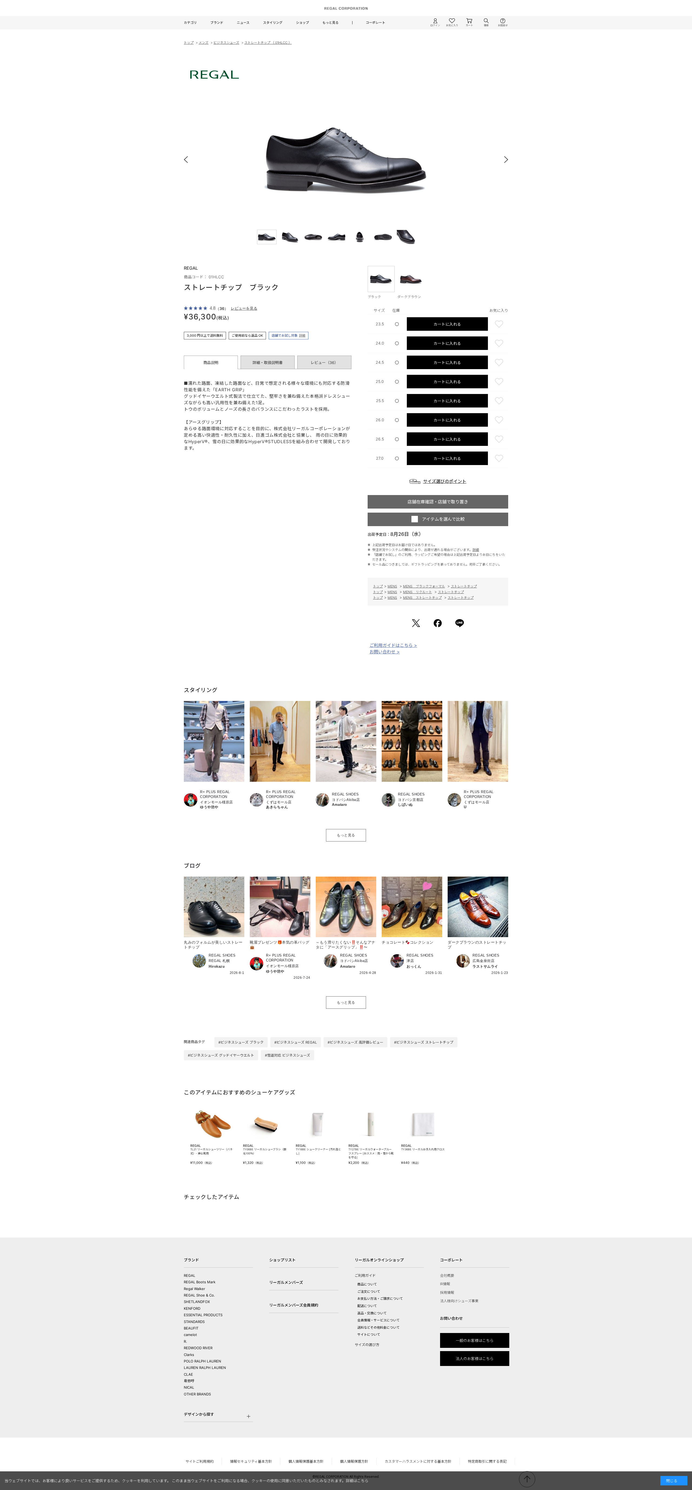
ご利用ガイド (365, 1275)
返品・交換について (372, 1313)
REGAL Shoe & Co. (199, 1295)
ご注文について (368, 1291)
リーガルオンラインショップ (379, 1260)
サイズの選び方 (367, 1344)
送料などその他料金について (378, 1327)
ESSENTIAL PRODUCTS (203, 1315)
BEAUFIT (191, 1328)
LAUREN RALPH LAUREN (205, 1367)
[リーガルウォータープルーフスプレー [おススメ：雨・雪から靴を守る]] (371, 1124)
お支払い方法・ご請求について (380, 1299)
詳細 (302, 335)
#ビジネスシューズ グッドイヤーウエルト (221, 1055)
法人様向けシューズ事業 (459, 1301)
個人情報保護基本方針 (306, 1461)
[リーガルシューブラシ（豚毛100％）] (265, 1124)
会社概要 (447, 1275)
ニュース (243, 23)
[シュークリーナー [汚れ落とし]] (318, 1124)
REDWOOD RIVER (198, 1348)
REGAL (189, 1275)
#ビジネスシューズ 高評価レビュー (355, 1042)
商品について (367, 1284)
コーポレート (375, 23)
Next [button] (502, 159)
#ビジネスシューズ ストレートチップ (423, 1042)
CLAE (188, 1374)
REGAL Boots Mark (199, 1282)
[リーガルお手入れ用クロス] (423, 1124)
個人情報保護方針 (354, 1461)
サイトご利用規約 (199, 1461)
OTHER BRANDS (197, 1394)
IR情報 (445, 1284)
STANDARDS (194, 1321)
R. (185, 1341)
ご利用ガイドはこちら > (393, 645)
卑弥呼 (189, 1381)
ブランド (216, 23)
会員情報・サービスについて (378, 1320)
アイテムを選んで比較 (443, 519)
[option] (346, 159)
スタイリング (272, 23)
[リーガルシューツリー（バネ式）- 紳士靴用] (212, 1124)
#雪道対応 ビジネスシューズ (287, 1055)
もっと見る (330, 23)
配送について (367, 1306)
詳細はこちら (357, 1480)
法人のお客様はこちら (475, 1358)
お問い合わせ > (385, 651)
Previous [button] (189, 159)
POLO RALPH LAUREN (202, 1361)
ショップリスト (282, 1260)
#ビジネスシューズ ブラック (241, 1042)
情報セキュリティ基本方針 (251, 1461)
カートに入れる (447, 324)
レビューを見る (244, 308)
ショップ (302, 23)
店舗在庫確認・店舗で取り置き (438, 502)
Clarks (189, 1354)
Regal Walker (194, 1289)
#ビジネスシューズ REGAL (295, 1042)
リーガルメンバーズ (286, 1282)
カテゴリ (190, 23)
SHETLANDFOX (197, 1301)
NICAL (189, 1387)
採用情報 (447, 1292)
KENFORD (192, 1308)
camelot (190, 1334)
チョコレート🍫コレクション (408, 942)
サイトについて (368, 1334)
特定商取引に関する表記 (487, 1461)
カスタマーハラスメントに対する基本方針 (418, 1461)
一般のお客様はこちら (475, 1340)
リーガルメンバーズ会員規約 (293, 1305)
